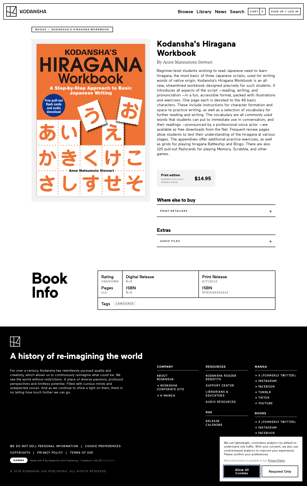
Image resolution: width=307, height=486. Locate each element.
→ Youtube (264, 403)
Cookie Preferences (103, 446)
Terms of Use (81, 452)
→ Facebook (265, 386)
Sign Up (277, 11)
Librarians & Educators (217, 393)
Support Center (220, 385)
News (220, 11)
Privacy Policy (50, 452)
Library (204, 11)
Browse (185, 11)
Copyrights (20, 452)
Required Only (280, 471)
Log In (293, 11)
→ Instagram (266, 381)
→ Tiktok (262, 397)
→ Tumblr (263, 392)
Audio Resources (221, 401)
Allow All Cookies (242, 471)
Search (237, 11)
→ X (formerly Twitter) (275, 375)
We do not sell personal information (44, 446)
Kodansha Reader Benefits (221, 377)
